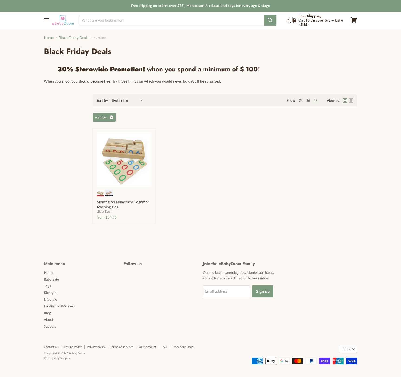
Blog (47, 313)
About (48, 319)
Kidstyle (50, 293)
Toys (47, 286)
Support (50, 326)
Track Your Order (183, 347)
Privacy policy (96, 347)
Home (49, 37)
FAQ (164, 347)
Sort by (102, 100)
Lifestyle (50, 299)
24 (301, 100)
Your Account (147, 347)
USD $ (345, 349)
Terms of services (121, 347)
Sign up (263, 291)
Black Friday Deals (73, 37)
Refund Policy (73, 347)
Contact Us (51, 347)
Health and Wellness (59, 306)
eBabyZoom (104, 211)
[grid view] (345, 100)
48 (315, 100)
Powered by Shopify (57, 358)
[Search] (270, 20)
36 (308, 100)
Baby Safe (51, 279)
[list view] (351, 100)
